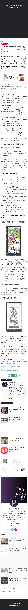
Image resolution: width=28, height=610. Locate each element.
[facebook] (12, 375)
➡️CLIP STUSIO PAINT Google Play (11, 370)
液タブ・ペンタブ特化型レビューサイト (14, 603)
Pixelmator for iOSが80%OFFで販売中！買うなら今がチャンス (17, 449)
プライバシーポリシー (15, 601)
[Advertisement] (14, 24)
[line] (15, 375)
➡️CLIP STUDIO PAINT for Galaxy (10, 366)
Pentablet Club (14, 7)
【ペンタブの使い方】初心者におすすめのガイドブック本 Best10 (17, 440)
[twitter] (9, 375)
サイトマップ (7, 601)
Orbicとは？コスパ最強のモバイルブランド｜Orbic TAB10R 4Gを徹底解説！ (18, 570)
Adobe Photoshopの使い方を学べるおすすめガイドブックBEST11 (17, 409)
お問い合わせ (23, 601)
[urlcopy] (19, 375)
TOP (3, 601)
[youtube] (12, 398)
